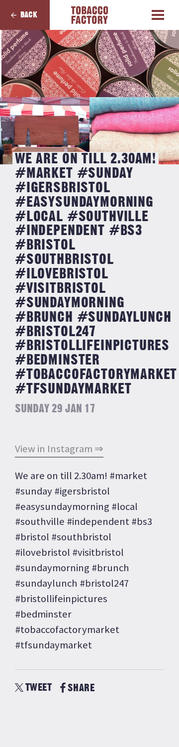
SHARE (81, 688)
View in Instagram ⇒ (59, 448)
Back (28, 15)
